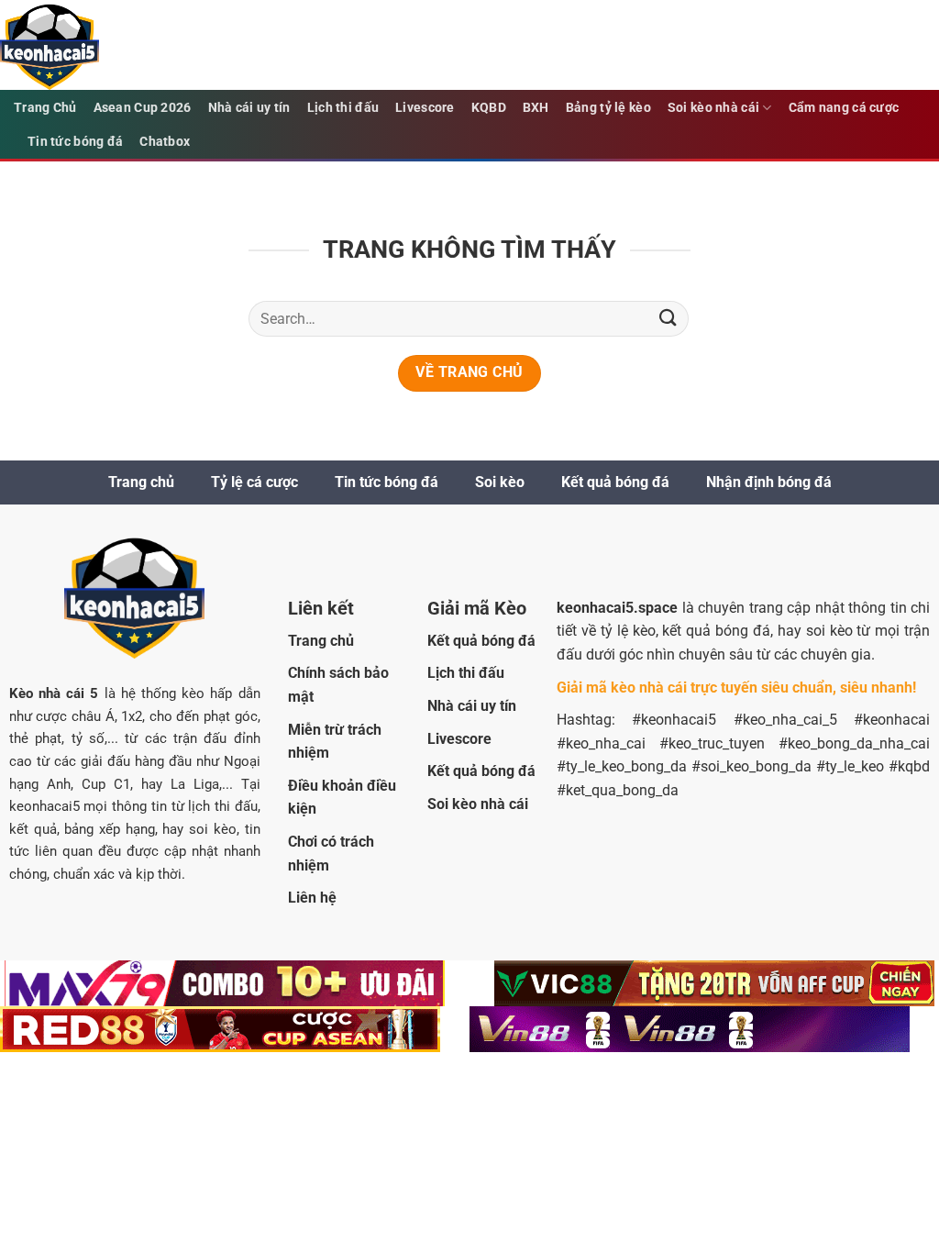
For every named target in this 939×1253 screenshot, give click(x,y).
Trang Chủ (45, 108)
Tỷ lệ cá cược (254, 482)
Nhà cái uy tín (249, 108)
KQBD (488, 108)
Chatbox (164, 142)
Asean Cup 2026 (143, 108)
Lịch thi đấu (343, 108)
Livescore (425, 108)
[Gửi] (668, 319)
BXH (536, 108)
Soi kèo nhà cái (713, 108)
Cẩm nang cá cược (844, 108)
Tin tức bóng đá (75, 142)
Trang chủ (141, 482)
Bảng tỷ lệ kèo (608, 108)
